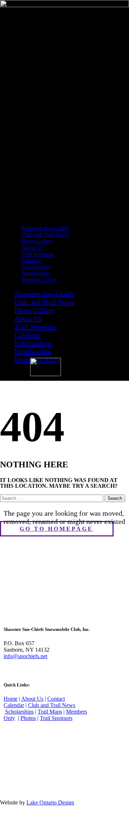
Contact (56, 699)
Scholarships (33, 343)
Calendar (27, 335)
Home (11, 699)
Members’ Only (39, 280)
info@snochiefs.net (25, 656)
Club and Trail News (44, 302)
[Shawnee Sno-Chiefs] (64, 5)
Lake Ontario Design (50, 802)
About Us (28, 318)
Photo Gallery (34, 310)
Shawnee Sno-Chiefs (44, 294)
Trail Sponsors (35, 327)
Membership (32, 351)
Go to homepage (56, 529)
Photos (28, 718)
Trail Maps (50, 712)
